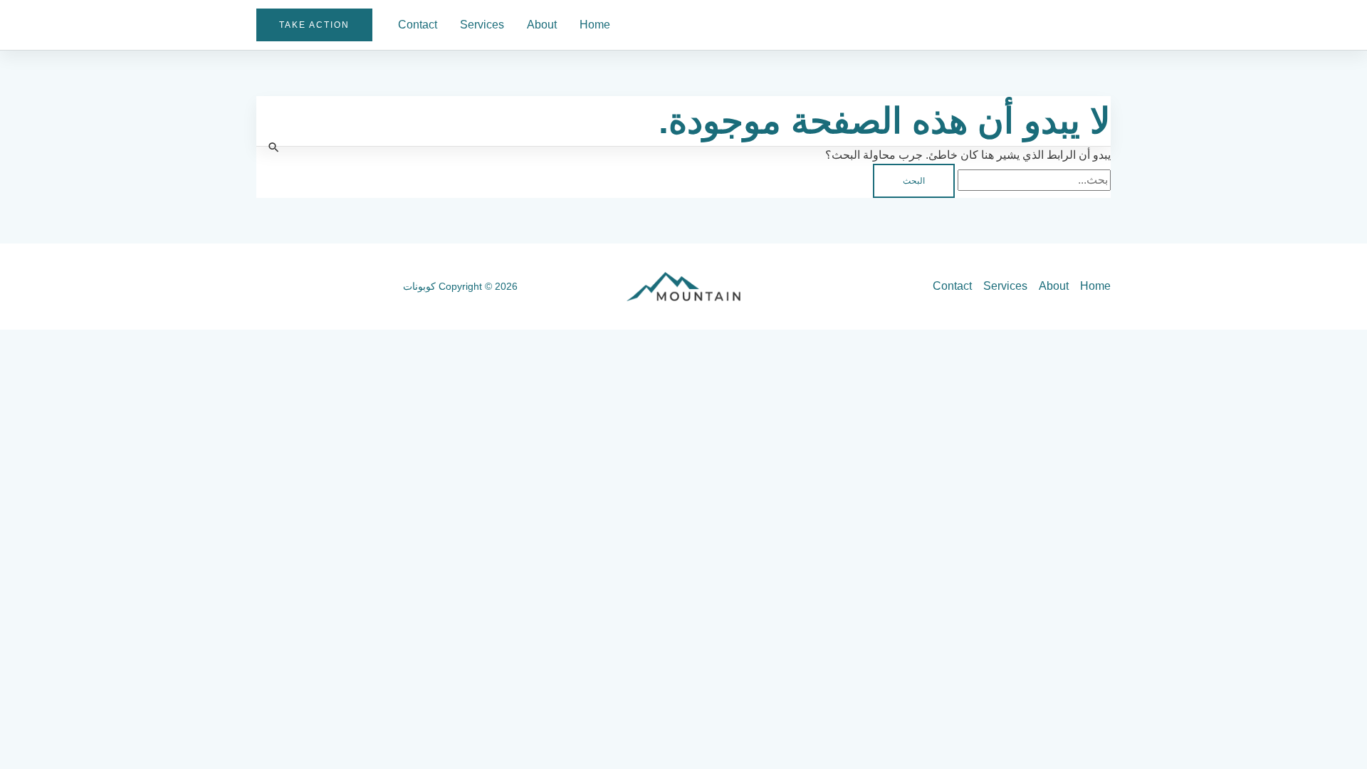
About (542, 25)
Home (595, 25)
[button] (314, 25)
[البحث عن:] (1033, 180)
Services (482, 25)
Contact (417, 25)
